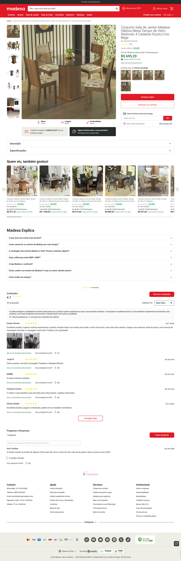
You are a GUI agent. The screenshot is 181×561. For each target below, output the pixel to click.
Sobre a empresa (142, 488)
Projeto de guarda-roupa (102, 492)
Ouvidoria (53, 504)
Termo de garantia (57, 512)
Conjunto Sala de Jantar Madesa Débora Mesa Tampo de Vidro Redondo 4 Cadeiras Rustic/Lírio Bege (52, 21)
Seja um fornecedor (100, 500)
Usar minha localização (135, 123)
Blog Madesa (141, 496)
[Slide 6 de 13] (13, 99)
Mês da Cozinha (99, 512)
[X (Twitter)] (121, 539)
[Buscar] (73, 8)
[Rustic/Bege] (137, 75)
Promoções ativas (100, 508)
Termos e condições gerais (146, 516)
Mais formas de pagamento (131, 63)
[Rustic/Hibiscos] (159, 75)
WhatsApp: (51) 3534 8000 (17, 488)
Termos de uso (141, 512)
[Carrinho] (171, 8)
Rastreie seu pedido (57, 492)
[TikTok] (128, 539)
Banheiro (70, 15)
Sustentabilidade (142, 492)
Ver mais (167, 15)
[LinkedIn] (114, 539)
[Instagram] (86, 539)
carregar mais (90, 418)
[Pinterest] (107, 539)
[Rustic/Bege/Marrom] (148, 75)
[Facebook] (93, 539)
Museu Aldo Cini (142, 504)
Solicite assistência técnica (60, 496)
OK (167, 118)
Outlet (89, 15)
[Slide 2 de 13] (13, 45)
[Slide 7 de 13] (13, 113)
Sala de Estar (47, 15)
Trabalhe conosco (143, 500)
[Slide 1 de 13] (13, 31)
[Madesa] (16, 8)
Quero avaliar (161, 294)
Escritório (59, 15)
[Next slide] (177, 189)
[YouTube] (100, 539)
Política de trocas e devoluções (61, 500)
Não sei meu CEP (165, 123)
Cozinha (11, 15)
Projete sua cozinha (152, 15)
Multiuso (80, 15)
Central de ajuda (56, 488)
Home (9, 21)
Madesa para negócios (101, 496)
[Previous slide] (4, 189)
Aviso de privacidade (144, 508)
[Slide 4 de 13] (13, 72)
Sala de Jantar (32, 15)
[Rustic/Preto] (126, 86)
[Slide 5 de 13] (13, 86)
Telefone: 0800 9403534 (16, 492)
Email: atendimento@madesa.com (20, 496)
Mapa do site (55, 508)
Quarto (20, 15)
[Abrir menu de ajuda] (176, 543)
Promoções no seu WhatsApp (104, 504)
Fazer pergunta (162, 435)
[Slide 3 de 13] (13, 58)
